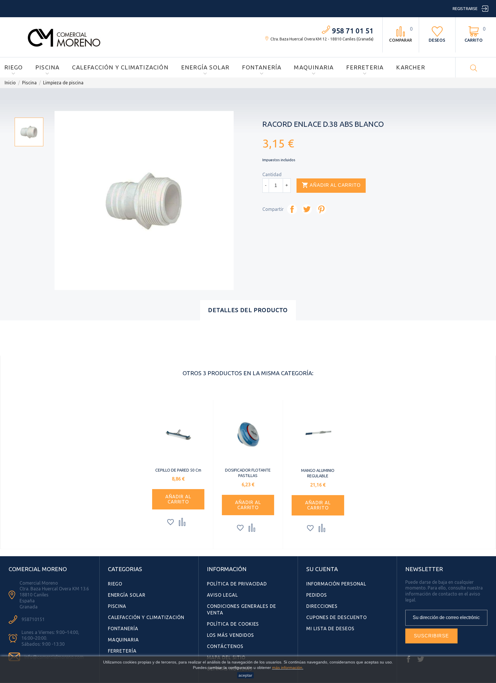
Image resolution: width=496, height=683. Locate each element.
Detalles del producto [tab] (248, 310)
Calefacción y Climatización (120, 67)
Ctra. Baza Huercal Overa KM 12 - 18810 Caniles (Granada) (321, 39)
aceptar (245, 675)
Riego (13, 67)
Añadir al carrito (331, 185)
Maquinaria (314, 67)
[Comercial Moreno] (64, 36)
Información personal (336, 583)
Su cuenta (322, 569)
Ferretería (122, 650)
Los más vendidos (230, 635)
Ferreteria (364, 67)
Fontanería (261, 67)
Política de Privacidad (237, 583)
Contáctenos (225, 646)
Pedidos (316, 595)
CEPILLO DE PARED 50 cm (178, 470)
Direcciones (322, 606)
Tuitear (307, 209)
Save (321, 209)
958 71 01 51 (352, 31)
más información (287, 667)
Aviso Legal (222, 595)
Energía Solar (205, 67)
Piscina (47, 67)
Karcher (410, 67)
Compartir (292, 209)
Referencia (116, 348)
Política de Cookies (233, 623)
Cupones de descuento (336, 617)
